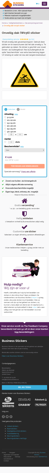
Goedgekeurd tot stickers (16, 431)
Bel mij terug (24, 387)
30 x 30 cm (11, 132)
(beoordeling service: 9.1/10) (18, 39)
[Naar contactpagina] (24, 268)
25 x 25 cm (11, 129)
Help (16, 114)
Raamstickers (12, 429)
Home (4, 452)
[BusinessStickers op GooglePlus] (10, 416)
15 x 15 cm (11, 123)
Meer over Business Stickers (12, 356)
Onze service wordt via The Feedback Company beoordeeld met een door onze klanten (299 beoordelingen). (24, 329)
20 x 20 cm (11, 126)
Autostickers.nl (8, 459)
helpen (34, 297)
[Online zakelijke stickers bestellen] (13, 3)
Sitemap (17, 457)
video (35, 307)
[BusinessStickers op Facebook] (3, 416)
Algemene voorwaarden (11, 455)
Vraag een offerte (28, 172)
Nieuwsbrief (7, 457)
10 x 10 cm (11, 120)
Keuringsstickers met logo (17, 438)
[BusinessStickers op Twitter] (7, 416)
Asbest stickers (12, 426)
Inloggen (12, 452)
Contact (6, 461)
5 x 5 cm (10, 117)
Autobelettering (13, 433)
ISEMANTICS (43, 457)
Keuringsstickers (13, 436)
